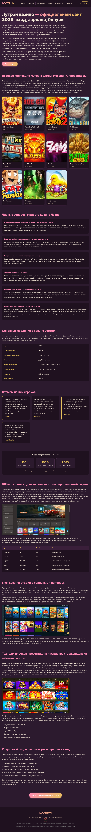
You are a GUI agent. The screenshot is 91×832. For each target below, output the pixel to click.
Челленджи (41, 3)
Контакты (31, 3)
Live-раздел (59, 3)
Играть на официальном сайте (45, 795)
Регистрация (9, 64)
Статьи (50, 3)
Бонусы (69, 3)
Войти (85, 3)
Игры (23, 3)
